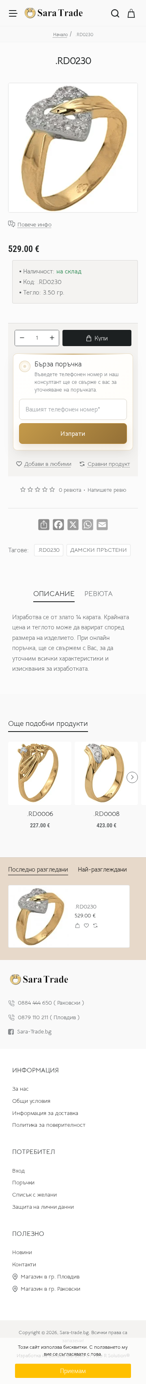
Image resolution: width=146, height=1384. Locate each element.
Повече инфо (34, 224)
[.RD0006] (39, 773)
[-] (22, 338)
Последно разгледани (38, 869)
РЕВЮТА (98, 593)
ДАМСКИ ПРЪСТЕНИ (98, 550)
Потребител (33, 1152)
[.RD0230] (39, 916)
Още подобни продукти (48, 723)
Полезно (28, 1234)
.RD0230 (49, 550)
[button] (96, 338)
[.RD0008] (106, 773)
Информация (35, 1070)
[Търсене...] (115, 13)
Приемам (73, 1371)
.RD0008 (106, 814)
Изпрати (72, 433)
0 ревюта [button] (70, 490)
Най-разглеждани (102, 869)
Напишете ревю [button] (107, 490)
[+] (52, 338)
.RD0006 (40, 814)
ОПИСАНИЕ (54, 593)
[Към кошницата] (131, 13)
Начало (60, 34)
